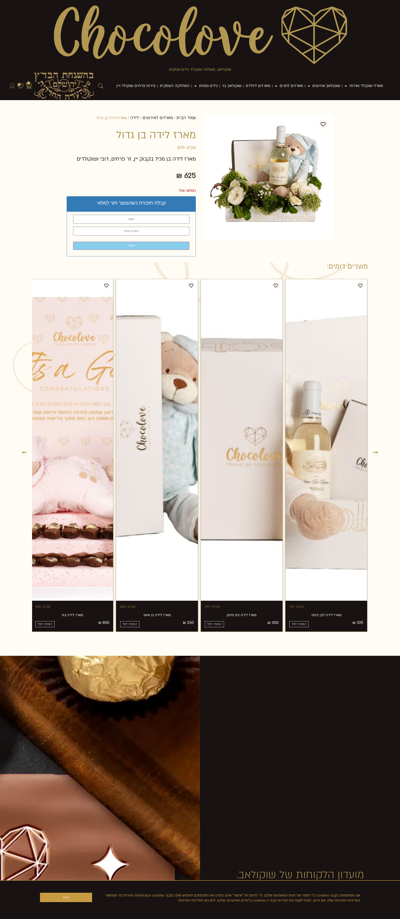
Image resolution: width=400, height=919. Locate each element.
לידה (134, 118)
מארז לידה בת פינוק (262, 615)
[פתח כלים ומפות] (195, 86)
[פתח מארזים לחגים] (276, 86)
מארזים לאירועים (157, 118)
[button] (24, 452)
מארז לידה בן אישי (177, 615)
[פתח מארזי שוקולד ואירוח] (346, 86)
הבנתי (66, 897)
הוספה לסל (235, 624)
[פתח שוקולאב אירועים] (309, 86)
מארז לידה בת (93, 615)
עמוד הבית (186, 118)
